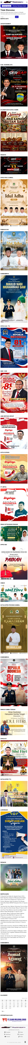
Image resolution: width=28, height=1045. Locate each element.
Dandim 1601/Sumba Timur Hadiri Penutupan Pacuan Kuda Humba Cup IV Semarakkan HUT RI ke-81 (13, 936)
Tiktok (21, 1036)
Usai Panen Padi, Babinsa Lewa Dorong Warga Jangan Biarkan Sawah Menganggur (14, 910)
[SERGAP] (14, 2)
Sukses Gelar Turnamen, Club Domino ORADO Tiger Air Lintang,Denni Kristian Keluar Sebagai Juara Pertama (14, 926)
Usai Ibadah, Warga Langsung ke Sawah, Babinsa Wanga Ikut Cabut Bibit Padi (12, 914)
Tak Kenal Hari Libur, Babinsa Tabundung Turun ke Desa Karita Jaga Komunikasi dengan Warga (14, 907)
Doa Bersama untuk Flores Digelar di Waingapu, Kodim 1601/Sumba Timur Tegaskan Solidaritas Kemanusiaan (14, 931)
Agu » (3, 1011)
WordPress (8, 1034)
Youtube (8, 1036)
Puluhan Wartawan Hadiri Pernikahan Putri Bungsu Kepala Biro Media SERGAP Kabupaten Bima (12, 902)
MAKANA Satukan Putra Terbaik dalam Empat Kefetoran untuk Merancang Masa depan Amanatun (14, 921)
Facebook (8, 1032)
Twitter (21, 1032)
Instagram (21, 1034)
